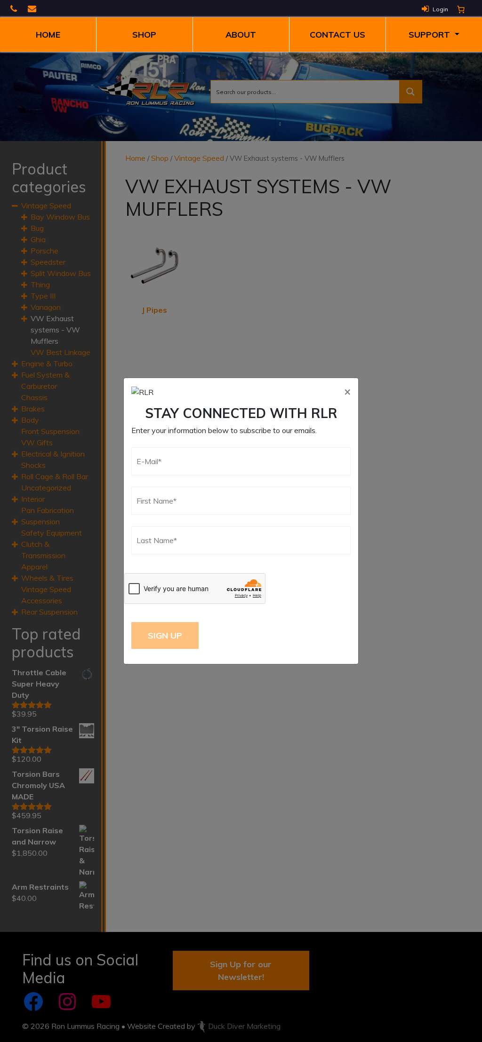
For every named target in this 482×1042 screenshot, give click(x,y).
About (240, 34)
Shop (144, 34)
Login (440, 9)
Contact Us (337, 34)
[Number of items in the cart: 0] (460, 9)
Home (48, 34)
